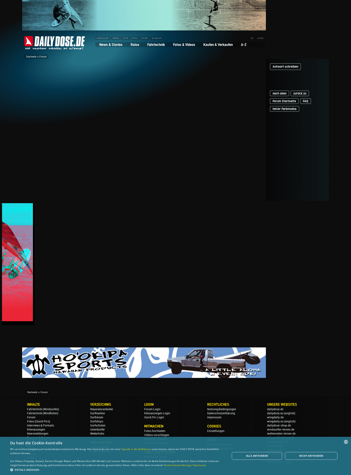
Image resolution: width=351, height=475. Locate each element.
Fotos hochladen (154, 431)
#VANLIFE (157, 38)
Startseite (31, 56)
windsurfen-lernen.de (280, 429)
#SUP (125, 38)
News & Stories (110, 45)
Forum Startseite (284, 101)
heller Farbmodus (285, 109)
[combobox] (346, 442)
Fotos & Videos (184, 45)
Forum (43, 56)
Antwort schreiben (285, 66)
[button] (117, 469)
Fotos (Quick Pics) (38, 421)
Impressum (214, 417)
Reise (135, 45)
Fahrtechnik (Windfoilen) (42, 413)
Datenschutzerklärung (221, 413)
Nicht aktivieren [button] (311, 456)
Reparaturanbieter (101, 409)
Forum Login (152, 409)
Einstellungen (215, 431)
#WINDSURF (102, 38)
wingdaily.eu (275, 421)
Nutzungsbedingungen (221, 409)
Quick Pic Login (154, 417)
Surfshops (96, 421)
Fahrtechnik (156, 45)
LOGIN (260, 38)
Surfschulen (97, 425)
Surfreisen (96, 417)
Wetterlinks (97, 433)
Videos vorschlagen (156, 435)
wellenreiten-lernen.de (281, 433)
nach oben (279, 93)
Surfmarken (97, 413)
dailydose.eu (275, 413)
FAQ (305, 101)
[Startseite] (54, 47)
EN (252, 38)
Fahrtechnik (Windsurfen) (43, 409)
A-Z (243, 45)
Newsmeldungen (37, 433)
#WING (115, 38)
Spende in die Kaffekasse (136, 449)
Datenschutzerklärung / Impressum (185, 465)
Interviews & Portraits (40, 425)
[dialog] (175, 456)
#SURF (144, 38)
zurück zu (299, 93)
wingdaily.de (275, 417)
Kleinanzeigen (36, 429)
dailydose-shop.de (279, 425)
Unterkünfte (97, 429)
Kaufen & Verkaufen (218, 45)
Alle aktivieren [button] (257, 456)
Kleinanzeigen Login (157, 413)
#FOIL (135, 38)
